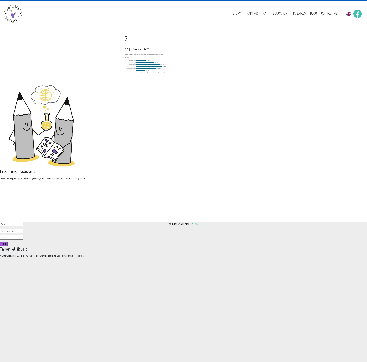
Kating (194, 224)
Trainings (252, 13)
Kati (266, 13)
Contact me (329, 13)
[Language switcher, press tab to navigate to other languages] (348, 14)
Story (237, 13)
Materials (299, 13)
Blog (313, 13)
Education (280, 13)
